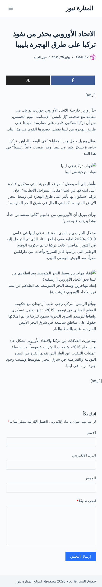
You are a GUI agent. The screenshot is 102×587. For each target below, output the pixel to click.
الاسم (91, 432)
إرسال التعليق (80, 556)
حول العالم (40, 57)
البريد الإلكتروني (84, 455)
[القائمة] (11, 8)
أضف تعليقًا (86, 501)
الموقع (91, 478)
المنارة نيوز (79, 8)
